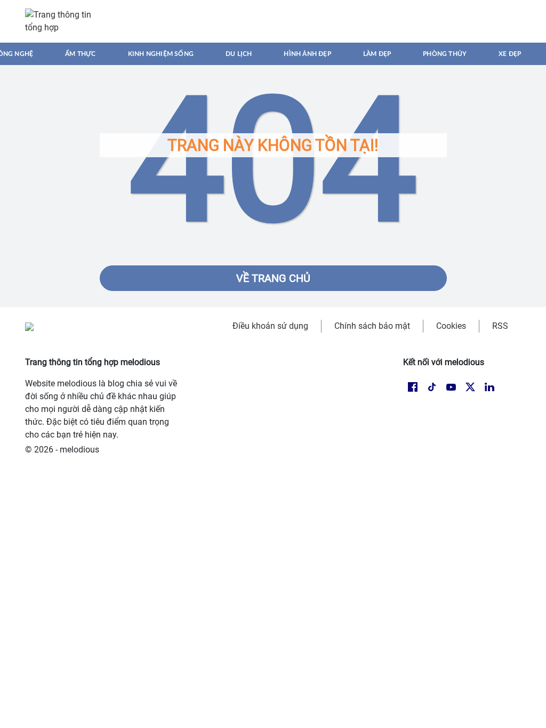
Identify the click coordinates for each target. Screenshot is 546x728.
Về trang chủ (273, 278)
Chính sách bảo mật (372, 326)
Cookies (451, 326)
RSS (500, 326)
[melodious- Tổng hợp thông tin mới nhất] (63, 21)
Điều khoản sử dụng (270, 326)
